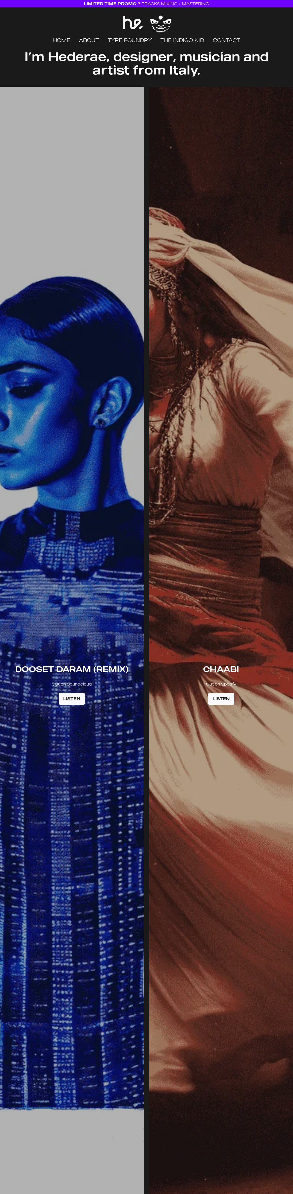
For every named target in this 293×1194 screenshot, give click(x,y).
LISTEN (71, 698)
